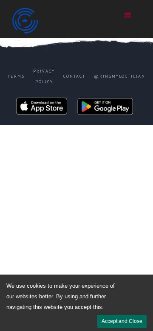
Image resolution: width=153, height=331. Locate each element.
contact (74, 76)
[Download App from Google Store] (105, 108)
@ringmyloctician (119, 76)
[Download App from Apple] (41, 108)
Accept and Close (122, 321)
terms (16, 76)
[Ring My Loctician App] (50, 21)
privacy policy (44, 76)
